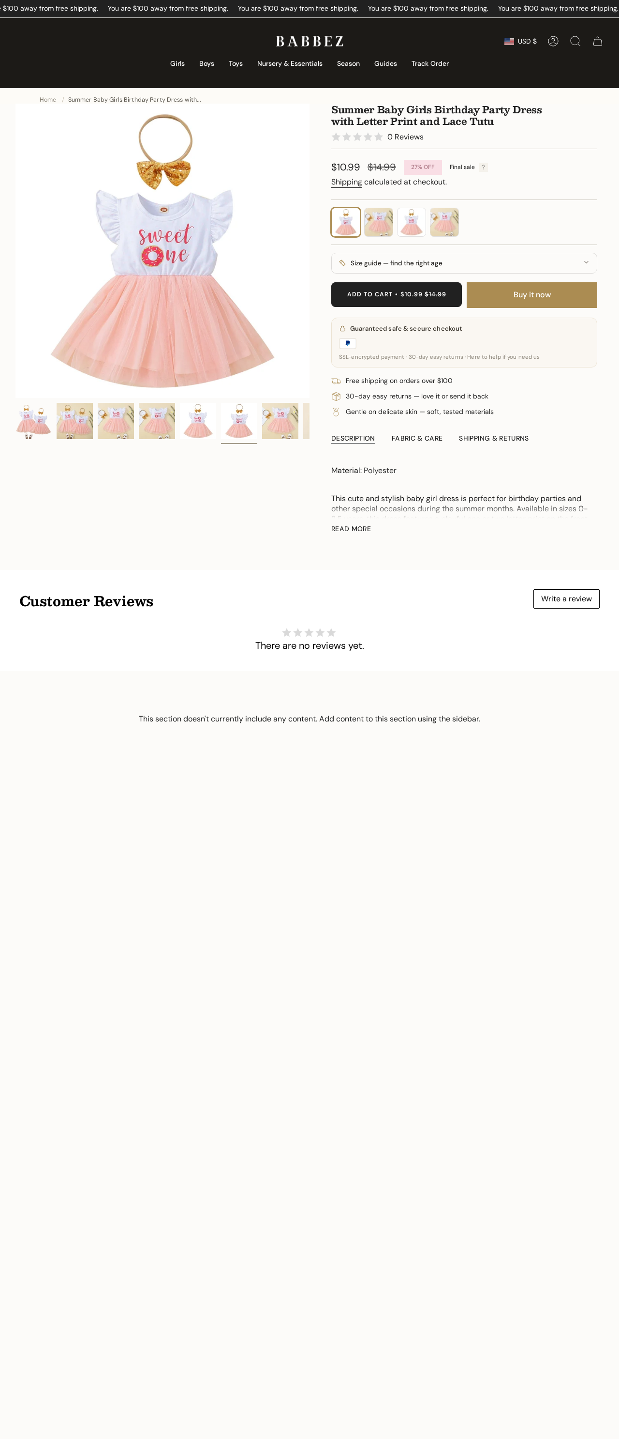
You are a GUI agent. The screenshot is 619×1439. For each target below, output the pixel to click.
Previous (15, 250)
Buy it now (532, 295)
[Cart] (598, 41)
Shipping (346, 182)
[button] (177, 64)
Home (48, 100)
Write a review (566, 599)
